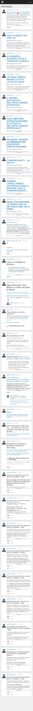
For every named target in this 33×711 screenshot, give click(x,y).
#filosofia (27, 434)
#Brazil (17, 453)
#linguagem (20, 414)
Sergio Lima (9, 220)
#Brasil (24, 269)
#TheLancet (9, 453)
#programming (10, 416)
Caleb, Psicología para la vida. (14, 240)
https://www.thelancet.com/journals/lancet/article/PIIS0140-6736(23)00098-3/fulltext (19, 450)
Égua (9, 411)
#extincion (9, 434)
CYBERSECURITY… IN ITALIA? (18, 161)
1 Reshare (11, 492)
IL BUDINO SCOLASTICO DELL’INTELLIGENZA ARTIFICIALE (17, 101)
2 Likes (10, 392)
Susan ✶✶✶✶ (10, 9)
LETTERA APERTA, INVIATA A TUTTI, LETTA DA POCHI (16, 79)
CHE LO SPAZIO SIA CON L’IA (17, 36)
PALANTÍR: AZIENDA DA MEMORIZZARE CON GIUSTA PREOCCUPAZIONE (17, 143)
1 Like (10, 27)
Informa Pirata (10, 32)
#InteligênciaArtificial (20, 267)
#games (17, 249)
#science (9, 295)
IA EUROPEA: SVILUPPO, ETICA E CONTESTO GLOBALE (18, 58)
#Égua (8, 414)
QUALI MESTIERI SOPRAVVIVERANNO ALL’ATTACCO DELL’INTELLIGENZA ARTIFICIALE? (17, 123)
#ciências (20, 295)
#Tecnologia (14, 222)
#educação (9, 417)
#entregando (11, 270)
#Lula (9, 267)
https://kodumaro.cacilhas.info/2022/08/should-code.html (17, 319)
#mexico (13, 249)
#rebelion (14, 434)
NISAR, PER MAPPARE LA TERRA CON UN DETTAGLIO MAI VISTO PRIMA (18, 205)
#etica (23, 434)
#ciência (9, 454)
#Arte (9, 222)
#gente (21, 249)
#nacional (17, 269)
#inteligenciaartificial (11, 435)
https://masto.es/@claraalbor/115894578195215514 (18, 12)
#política (19, 454)
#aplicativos (20, 338)
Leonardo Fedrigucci (11, 472)
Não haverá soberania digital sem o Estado (19, 357)
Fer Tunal (9, 423)
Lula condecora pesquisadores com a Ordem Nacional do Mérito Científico (18, 379)
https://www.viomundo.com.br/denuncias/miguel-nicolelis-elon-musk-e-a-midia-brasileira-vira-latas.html (18, 292)
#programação (15, 322)
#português (25, 414)
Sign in (30, 2)
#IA (7, 222)
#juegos (25, 249)
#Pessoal (9, 338)
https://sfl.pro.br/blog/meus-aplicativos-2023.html (17, 346)
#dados (16, 270)
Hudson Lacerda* (11, 259)
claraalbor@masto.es (11, 13)
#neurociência (14, 295)
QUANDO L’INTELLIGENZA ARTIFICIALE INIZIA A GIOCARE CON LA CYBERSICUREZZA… (18, 186)
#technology (27, 453)
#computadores (17, 416)
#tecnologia (9, 251)
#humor (8, 249)
